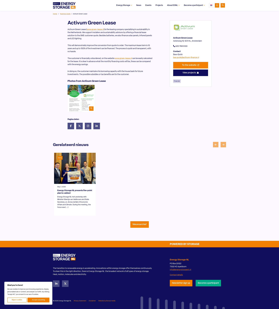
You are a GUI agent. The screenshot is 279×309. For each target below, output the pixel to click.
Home (55, 14)
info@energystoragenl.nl (180, 270)
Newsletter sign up (181, 283)
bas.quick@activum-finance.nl (186, 58)
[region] (28, 293)
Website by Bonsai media (106, 301)
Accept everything (38, 300)
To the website (189, 65)
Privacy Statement (80, 301)
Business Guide (65, 14)
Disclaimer (92, 301)
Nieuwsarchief (140, 224)
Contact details (176, 275)
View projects (189, 73)
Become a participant (208, 283)
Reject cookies (17, 300)
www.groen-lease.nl (95, 30)
